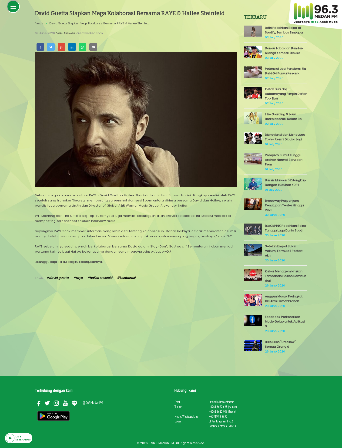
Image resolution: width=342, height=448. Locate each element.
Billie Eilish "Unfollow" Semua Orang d (280, 344)
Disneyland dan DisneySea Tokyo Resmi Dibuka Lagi (285, 137)
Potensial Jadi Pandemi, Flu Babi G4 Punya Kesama (285, 71)
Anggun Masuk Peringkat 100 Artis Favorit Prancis (283, 298)
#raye (78, 278)
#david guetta (58, 278)
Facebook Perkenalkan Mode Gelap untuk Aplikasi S (285, 321)
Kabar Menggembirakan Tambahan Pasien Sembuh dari (285, 276)
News (39, 23)
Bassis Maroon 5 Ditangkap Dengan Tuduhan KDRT (285, 182)
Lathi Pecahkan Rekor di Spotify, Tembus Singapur (284, 30)
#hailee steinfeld (99, 278)
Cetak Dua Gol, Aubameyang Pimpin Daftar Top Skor (286, 94)
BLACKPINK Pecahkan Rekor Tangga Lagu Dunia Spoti (285, 228)
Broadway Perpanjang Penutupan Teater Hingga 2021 (284, 205)
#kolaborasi (126, 278)
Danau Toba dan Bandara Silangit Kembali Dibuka (284, 50)
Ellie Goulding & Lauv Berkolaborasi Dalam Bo (283, 116)
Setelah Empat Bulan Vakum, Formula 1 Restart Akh (283, 251)
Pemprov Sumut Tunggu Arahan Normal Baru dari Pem (283, 160)
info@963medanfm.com (221, 402)
